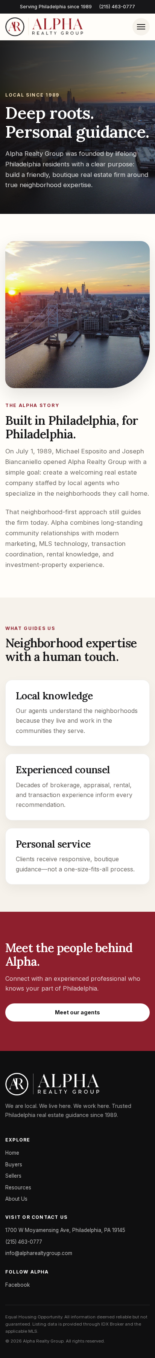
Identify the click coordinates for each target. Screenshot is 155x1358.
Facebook (17, 1285)
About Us (16, 1199)
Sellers (13, 1176)
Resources (18, 1187)
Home (12, 1153)
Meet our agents (77, 1012)
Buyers (13, 1164)
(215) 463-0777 (117, 6)
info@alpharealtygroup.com (38, 1253)
